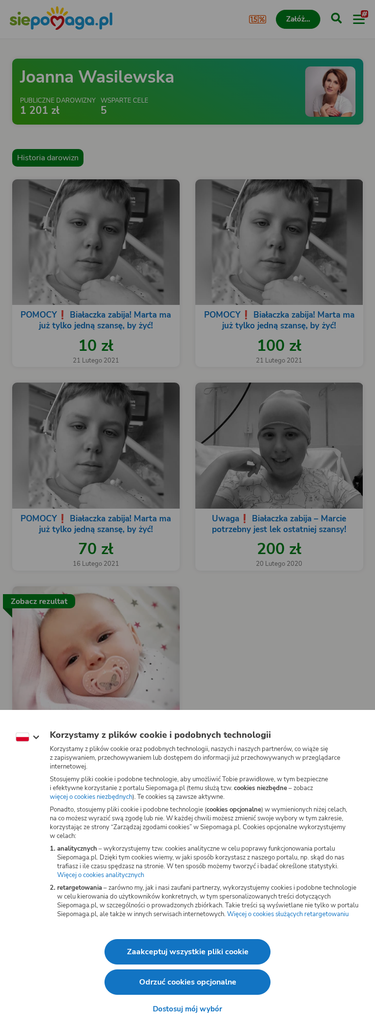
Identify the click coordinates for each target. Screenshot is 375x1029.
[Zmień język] (27, 737)
